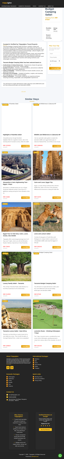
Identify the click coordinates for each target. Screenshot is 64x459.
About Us (50, 6)
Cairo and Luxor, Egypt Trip (43, 182)
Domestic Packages (24, 6)
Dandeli (10, 382)
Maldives (37, 359)
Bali (36, 360)
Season (48, 35)
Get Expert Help (55, 68)
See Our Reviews (45, 429)
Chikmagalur (12, 376)
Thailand (37, 368)
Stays (34, 6)
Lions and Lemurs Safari (42, 234)
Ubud (36, 362)
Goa (10, 384)
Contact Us (42, 6)
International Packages (9, 6)
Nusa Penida (38, 364)
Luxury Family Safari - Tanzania (13, 283)
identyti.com (35, 456)
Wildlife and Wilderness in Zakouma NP (47, 134)
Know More (25, 146)
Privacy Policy (38, 380)
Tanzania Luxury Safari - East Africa (15, 331)
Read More (8, 364)
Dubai (36, 366)
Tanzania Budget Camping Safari (45, 283)
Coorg (10, 380)
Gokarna (11, 386)
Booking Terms (38, 376)
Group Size (55, 28)
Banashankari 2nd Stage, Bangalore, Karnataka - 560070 (18, 400)
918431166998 (12, 397)
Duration (48, 28)
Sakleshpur (11, 378)
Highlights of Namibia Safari (12, 134)
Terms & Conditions (39, 378)
